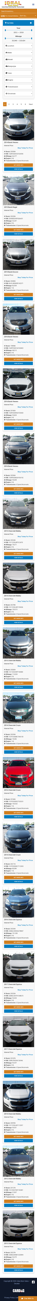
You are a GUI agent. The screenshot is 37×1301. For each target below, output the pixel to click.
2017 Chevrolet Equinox (13, 984)
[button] (33, 4)
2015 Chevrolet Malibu (12, 531)
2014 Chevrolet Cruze (12, 725)
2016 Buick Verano (11, 337)
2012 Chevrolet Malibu (12, 1179)
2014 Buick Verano (11, 142)
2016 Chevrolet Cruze (12, 790)
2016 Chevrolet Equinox (13, 920)
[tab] (18, 23)
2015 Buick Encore (11, 272)
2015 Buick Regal (10, 207)
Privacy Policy (9, 1298)
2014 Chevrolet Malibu (12, 596)
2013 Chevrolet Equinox (13, 1243)
